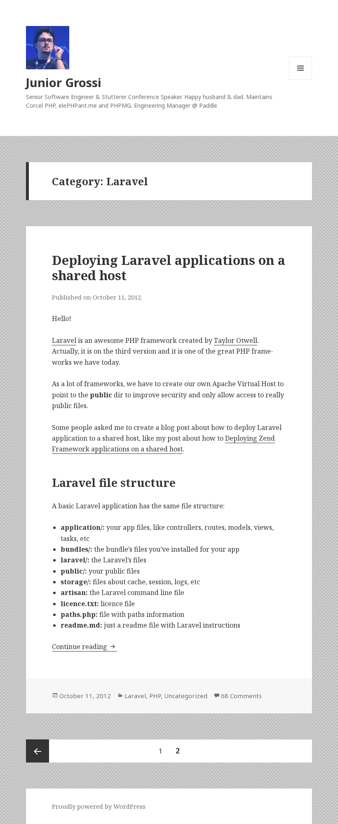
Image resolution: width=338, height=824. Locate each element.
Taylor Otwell (235, 340)
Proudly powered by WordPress (99, 806)
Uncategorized (185, 696)
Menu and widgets (300, 79)
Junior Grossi (63, 82)
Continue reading (84, 646)
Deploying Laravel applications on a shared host (168, 267)
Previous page (37, 751)
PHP (155, 696)
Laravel (64, 340)
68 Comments (241, 696)
